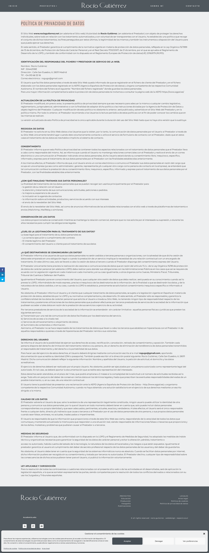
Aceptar (127, 541)
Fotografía (126, 504)
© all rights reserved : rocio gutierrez (147, 518)
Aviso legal (46, 548)
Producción (125, 501)
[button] (204, 533)
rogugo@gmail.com (52, 78)
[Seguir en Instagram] (33, 526)
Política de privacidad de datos (29, 548)
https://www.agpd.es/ (173, 92)
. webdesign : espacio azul (176, 518)
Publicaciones (124, 506)
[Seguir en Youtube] (42, 526)
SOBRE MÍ (157, 6)
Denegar (159, 541)
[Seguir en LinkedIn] (25, 526)
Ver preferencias (190, 541)
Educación (126, 498)
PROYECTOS (47, 6)
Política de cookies (10, 548)
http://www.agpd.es (153, 384)
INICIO (13, 6)
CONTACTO (193, 6)
